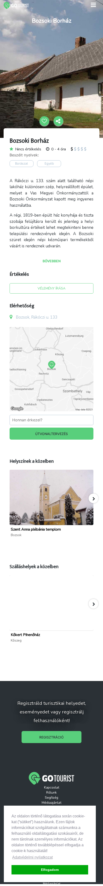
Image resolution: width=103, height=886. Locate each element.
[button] (93, 498)
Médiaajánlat (51, 802)
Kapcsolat (51, 787)
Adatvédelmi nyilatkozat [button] (32, 857)
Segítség (51, 797)
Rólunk (51, 792)
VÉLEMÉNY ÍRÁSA (51, 288)
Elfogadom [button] (50, 870)
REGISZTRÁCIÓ (51, 737)
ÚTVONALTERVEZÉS (51, 434)
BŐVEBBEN (52, 261)
